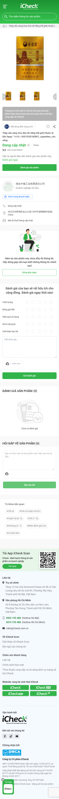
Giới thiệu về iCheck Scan (15, 641)
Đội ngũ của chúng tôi (14, 646)
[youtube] (17, 736)
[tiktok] (10, 736)
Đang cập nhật (15, 206)
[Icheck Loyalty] (43, 693)
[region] (29, 58)
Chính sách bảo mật (13, 664)
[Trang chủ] (30, 6)
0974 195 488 (13, 622)
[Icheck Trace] (15, 693)
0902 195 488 (13, 618)
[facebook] (4, 736)
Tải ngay (12, 566)
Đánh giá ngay (10, 159)
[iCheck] (15, 687)
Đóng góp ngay (29, 272)
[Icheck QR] (43, 687)
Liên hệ (6, 660)
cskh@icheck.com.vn (17, 628)
